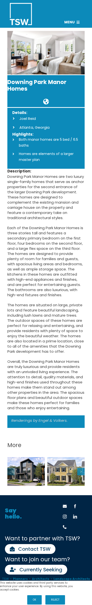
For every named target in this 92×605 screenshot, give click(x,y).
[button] (11, 471)
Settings (85, 583)
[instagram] (65, 517)
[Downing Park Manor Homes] (46, 101)
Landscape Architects (71, 579)
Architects (40, 579)
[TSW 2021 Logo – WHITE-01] (21, 4)
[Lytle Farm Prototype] (66, 471)
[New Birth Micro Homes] (26, 471)
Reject (55, 600)
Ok (34, 600)
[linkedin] (75, 517)
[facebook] (75, 506)
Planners (20, 579)
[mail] (65, 506)
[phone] (65, 527)
